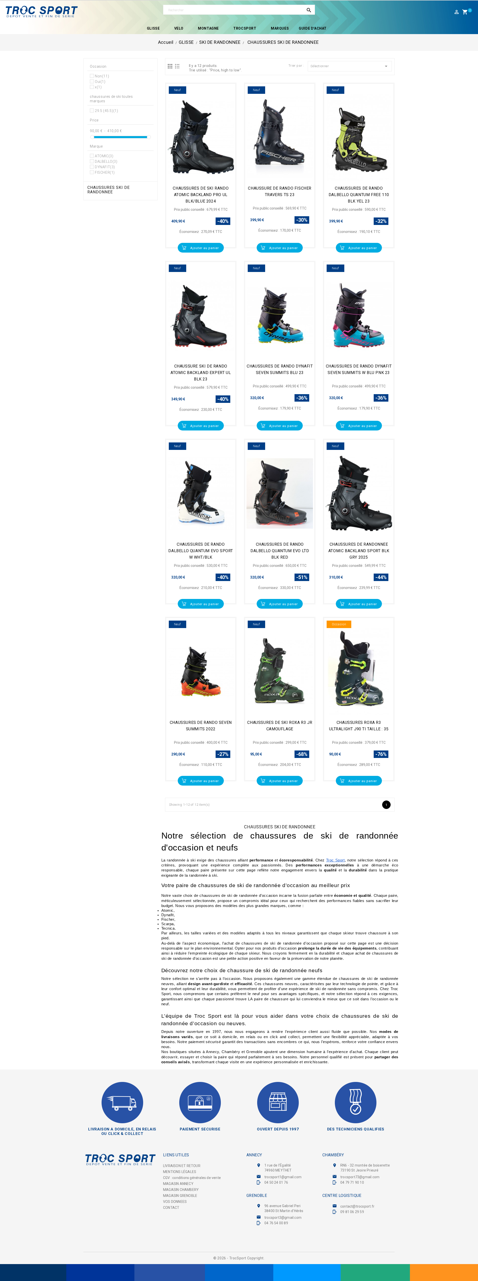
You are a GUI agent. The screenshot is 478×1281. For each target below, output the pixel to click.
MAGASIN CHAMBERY (181, 1190)
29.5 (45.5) (106, 111)
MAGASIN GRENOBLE (180, 1196)
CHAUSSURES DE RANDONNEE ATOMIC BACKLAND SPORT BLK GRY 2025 (358, 551)
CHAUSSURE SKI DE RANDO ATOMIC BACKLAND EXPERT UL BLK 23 (201, 372)
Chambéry (333, 1155)
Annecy (254, 1155)
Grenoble (256, 1195)
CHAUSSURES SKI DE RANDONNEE (108, 189)
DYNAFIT (105, 167)
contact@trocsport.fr (357, 1206)
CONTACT (171, 1208)
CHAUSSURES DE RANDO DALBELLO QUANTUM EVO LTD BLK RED (279, 551)
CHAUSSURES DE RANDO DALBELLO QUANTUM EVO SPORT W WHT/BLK (200, 551)
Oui (100, 82)
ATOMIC (104, 156)
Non (102, 76)
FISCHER (105, 172)
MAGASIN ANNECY (178, 1184)
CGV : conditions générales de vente (192, 1178)
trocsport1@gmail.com (282, 1177)
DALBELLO (106, 161)
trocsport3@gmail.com (282, 1218)
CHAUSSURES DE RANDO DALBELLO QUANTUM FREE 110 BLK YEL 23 (359, 195)
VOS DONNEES (175, 1202)
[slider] (92, 137)
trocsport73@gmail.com (359, 1177)
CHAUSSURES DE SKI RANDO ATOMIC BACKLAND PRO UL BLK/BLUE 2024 (201, 195)
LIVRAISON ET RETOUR (181, 1166)
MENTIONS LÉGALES (179, 1172)
